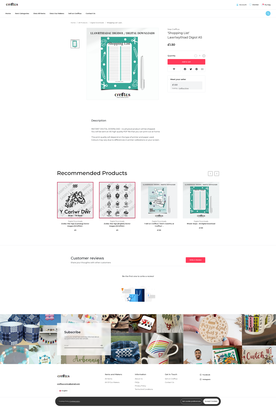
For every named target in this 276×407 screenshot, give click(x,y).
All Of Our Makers (112, 382)
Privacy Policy (140, 386)
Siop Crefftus (174, 29)
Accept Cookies (211, 401)
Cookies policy (75, 401)
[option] (122, 64)
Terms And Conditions (144, 389)
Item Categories (22, 13)
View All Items (39, 13)
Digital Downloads (97, 23)
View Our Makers (57, 13)
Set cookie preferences (191, 401)
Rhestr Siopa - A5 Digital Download (201, 224)
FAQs (137, 382)
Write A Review (196, 260)
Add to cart (186, 62)
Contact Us (90, 13)
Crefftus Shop (184, 88)
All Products (83, 23)
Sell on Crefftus (74, 13)
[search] (268, 13)
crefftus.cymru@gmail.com (68, 384)
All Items (108, 379)
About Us (139, 379)
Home (8, 13)
